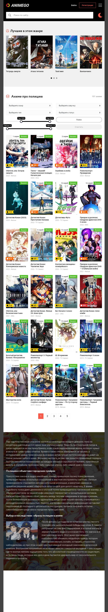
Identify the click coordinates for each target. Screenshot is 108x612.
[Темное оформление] (100, 15)
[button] (51, 78)
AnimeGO (20, 5)
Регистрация (87, 5)
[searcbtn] (9, 15)
